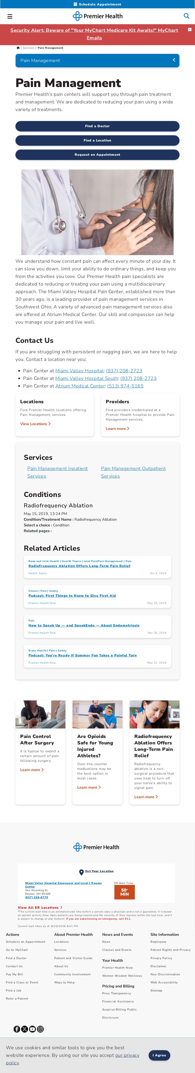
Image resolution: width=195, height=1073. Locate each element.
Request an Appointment (97, 154)
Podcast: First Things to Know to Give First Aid (72, 595)
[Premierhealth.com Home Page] (18, 48)
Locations (61, 942)
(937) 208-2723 (124, 371)
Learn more (116, 428)
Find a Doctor (97, 126)
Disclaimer (159, 966)
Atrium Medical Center (80, 386)
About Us (61, 966)
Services (28, 48)
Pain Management (40, 60)
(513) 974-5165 (125, 386)
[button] (10, 16)
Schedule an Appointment (25, 942)
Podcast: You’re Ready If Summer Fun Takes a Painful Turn (83, 655)
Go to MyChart (17, 950)
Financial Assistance (118, 1001)
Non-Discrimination (165, 974)
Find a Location (98, 140)
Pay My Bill (14, 974)
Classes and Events (117, 950)
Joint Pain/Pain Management (103, 561)
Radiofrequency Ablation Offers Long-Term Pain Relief (80, 566)
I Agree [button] (159, 1055)
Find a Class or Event (22, 982)
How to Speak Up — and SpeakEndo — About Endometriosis (84, 625)
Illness (33, 591)
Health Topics (71, 561)
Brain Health (37, 650)
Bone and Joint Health (44, 561)
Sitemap (157, 990)
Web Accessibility (164, 982)
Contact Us (14, 966)
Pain (129, 561)
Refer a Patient (17, 998)
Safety (53, 591)
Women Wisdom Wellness (122, 976)
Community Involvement (72, 974)
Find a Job (13, 990)
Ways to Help (64, 982)
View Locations (34, 424)
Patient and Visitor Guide (73, 958)
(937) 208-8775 (36, 897)
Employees (159, 942)
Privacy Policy (161, 958)
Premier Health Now (42, 603)
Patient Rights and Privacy (171, 950)
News (106, 942)
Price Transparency (116, 993)
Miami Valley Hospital (79, 371)
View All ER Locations (39, 907)
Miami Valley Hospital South (86, 378)
